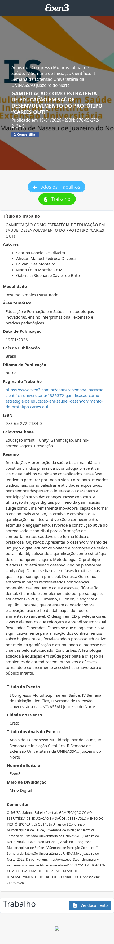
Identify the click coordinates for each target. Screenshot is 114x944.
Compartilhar (26, 134)
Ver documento (94, 905)
